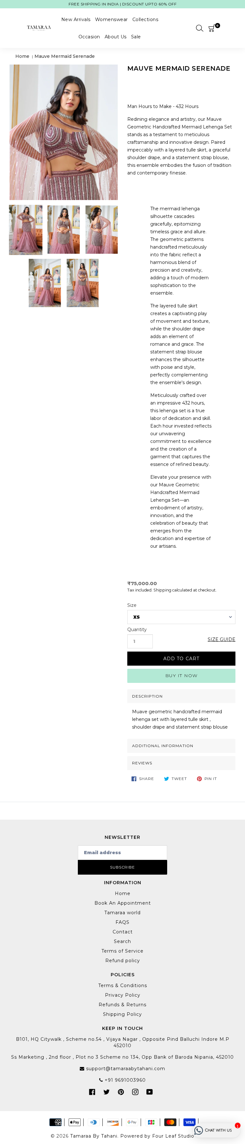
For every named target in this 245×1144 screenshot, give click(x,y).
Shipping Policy (122, 1014)
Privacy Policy (122, 995)
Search (122, 941)
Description (147, 696)
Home (22, 56)
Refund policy (122, 960)
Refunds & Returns (122, 1005)
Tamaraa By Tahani (93, 1136)
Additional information (162, 745)
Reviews (142, 763)
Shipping (162, 590)
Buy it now (181, 675)
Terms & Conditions (122, 985)
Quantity (137, 629)
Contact (123, 932)
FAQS (122, 922)
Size (132, 605)
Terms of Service (122, 951)
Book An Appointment (122, 903)
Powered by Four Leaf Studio (157, 1136)
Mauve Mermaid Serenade (64, 56)
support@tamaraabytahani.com (125, 1068)
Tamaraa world (122, 913)
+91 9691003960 (124, 1080)
